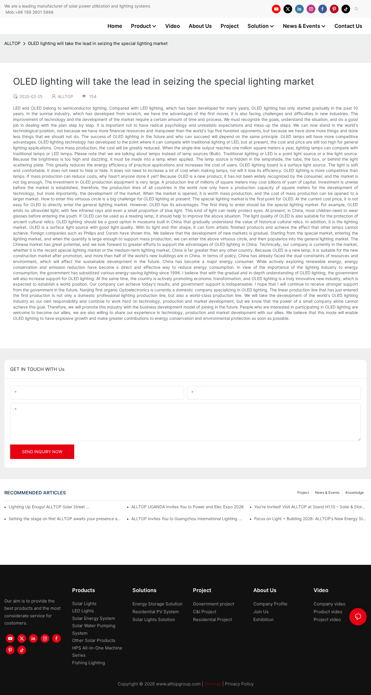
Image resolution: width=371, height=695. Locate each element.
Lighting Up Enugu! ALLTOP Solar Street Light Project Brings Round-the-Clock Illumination (50, 506)
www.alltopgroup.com (178, 684)
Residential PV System (155, 611)
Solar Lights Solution (153, 619)
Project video (327, 619)
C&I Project (204, 611)
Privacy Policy (239, 684)
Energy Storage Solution (157, 604)
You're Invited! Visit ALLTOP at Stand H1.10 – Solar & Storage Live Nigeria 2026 (310, 506)
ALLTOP (12, 43)
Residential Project (212, 619)
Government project (213, 604)
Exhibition (263, 619)
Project (303, 492)
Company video (329, 604)
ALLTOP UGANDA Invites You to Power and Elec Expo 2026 (187, 506)
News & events (327, 492)
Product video (328, 611)
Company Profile (270, 604)
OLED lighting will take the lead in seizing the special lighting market (98, 43)
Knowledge (354, 492)
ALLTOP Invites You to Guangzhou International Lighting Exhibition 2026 (187, 518)
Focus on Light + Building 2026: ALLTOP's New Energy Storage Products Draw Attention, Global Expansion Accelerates (310, 518)
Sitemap (212, 684)
